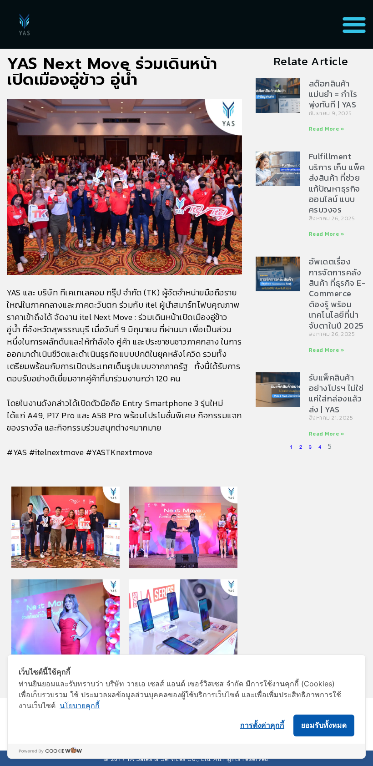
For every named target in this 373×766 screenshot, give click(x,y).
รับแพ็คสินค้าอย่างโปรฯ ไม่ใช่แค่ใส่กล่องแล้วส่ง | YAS (336, 393)
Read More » (327, 129)
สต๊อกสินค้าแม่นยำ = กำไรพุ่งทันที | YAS (333, 94)
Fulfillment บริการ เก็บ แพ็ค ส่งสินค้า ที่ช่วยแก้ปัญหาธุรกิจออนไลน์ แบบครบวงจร (337, 183)
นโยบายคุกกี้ (80, 705)
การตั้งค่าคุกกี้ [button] (262, 725)
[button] (354, 24)
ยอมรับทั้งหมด (324, 725)
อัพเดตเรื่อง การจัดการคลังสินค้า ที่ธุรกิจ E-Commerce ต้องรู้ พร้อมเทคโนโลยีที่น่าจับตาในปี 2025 (337, 293)
